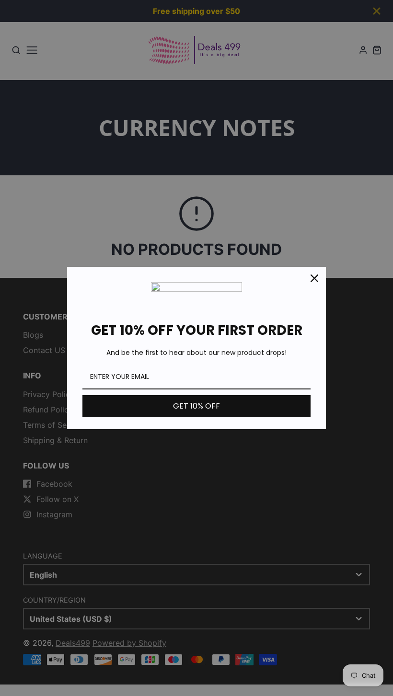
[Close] (314, 278)
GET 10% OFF (196, 405)
